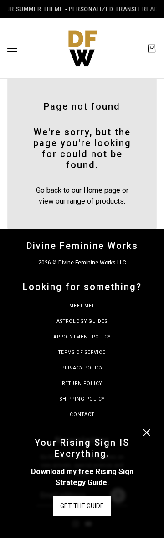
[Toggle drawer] (12, 49)
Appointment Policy (82, 336)
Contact (82, 414)
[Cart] (152, 48)
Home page (101, 190)
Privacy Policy (82, 367)
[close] (146, 432)
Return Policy (82, 383)
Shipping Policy (82, 398)
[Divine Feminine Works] (82, 48)
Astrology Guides (82, 321)
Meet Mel (82, 305)
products (110, 201)
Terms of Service (82, 352)
